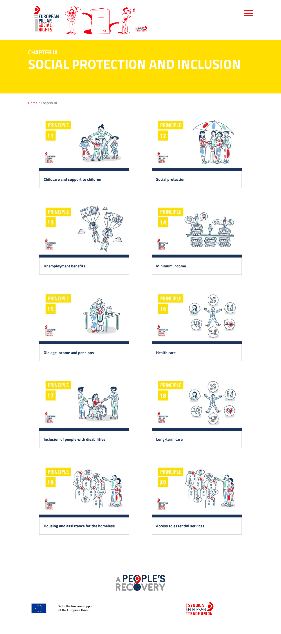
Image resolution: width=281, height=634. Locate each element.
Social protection (171, 179)
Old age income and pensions (69, 353)
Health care (166, 353)
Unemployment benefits (64, 266)
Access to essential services (180, 526)
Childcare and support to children (72, 179)
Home (33, 103)
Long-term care (169, 439)
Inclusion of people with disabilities (74, 439)
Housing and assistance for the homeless (79, 526)
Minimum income (171, 266)
